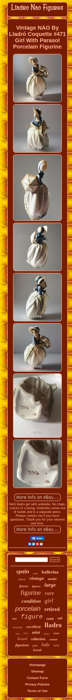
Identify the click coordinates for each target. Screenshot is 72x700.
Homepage (37, 665)
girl (49, 600)
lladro (53, 625)
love (26, 633)
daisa (17, 634)
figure (32, 616)
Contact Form (37, 678)
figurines (22, 645)
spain (22, 571)
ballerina (50, 572)
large (50, 585)
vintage (36, 578)
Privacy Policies (37, 684)
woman (53, 639)
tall (60, 618)
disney (47, 634)
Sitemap (37, 671)
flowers (23, 586)
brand (37, 650)
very (56, 645)
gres (35, 645)
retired (52, 609)
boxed (22, 638)
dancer (22, 579)
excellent (33, 627)
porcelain (28, 608)
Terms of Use (37, 691)
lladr (14, 618)
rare (49, 593)
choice (56, 633)
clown (35, 574)
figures (36, 586)
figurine (31, 592)
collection (38, 639)
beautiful (17, 627)
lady (45, 644)
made (50, 618)
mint (36, 632)
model (52, 579)
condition (31, 601)
